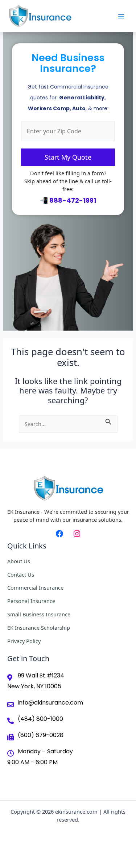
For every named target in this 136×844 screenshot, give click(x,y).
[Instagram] (77, 533)
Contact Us (20, 574)
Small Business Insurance (38, 614)
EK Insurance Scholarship (38, 627)
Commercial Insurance (35, 587)
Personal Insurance (31, 600)
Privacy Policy (24, 641)
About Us (18, 561)
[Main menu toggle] (121, 16)
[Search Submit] (108, 420)
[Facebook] (59, 533)
